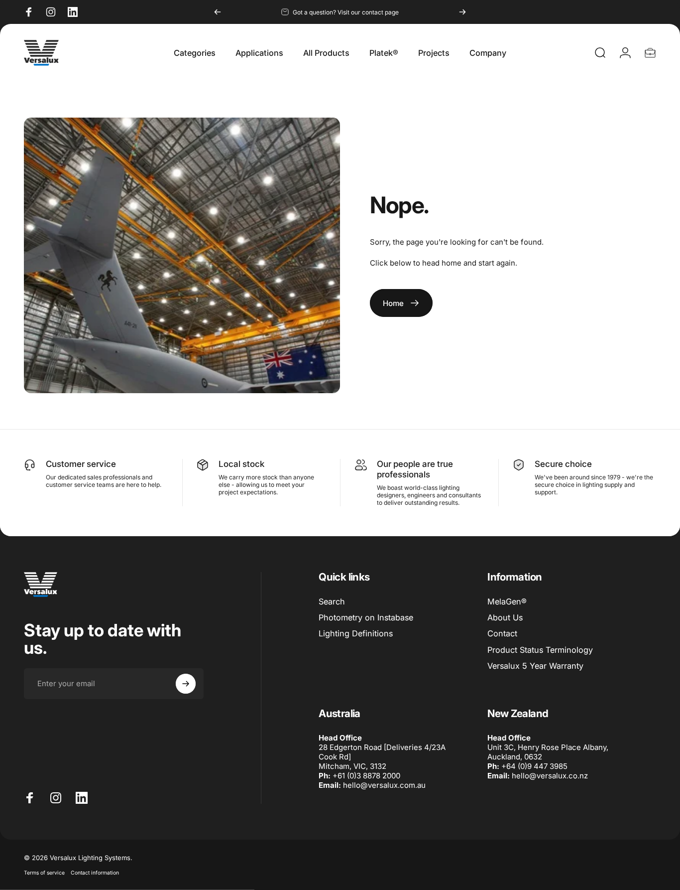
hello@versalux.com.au (384, 785)
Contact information (95, 873)
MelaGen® (507, 601)
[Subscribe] (186, 684)
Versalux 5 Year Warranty (535, 666)
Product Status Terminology (540, 650)
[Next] (462, 12)
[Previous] (217, 12)
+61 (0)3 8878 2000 (366, 775)
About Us (505, 617)
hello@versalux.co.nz (550, 775)
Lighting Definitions (356, 633)
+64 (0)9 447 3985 (534, 766)
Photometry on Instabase (366, 617)
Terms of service (44, 873)
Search (332, 601)
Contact (502, 633)
